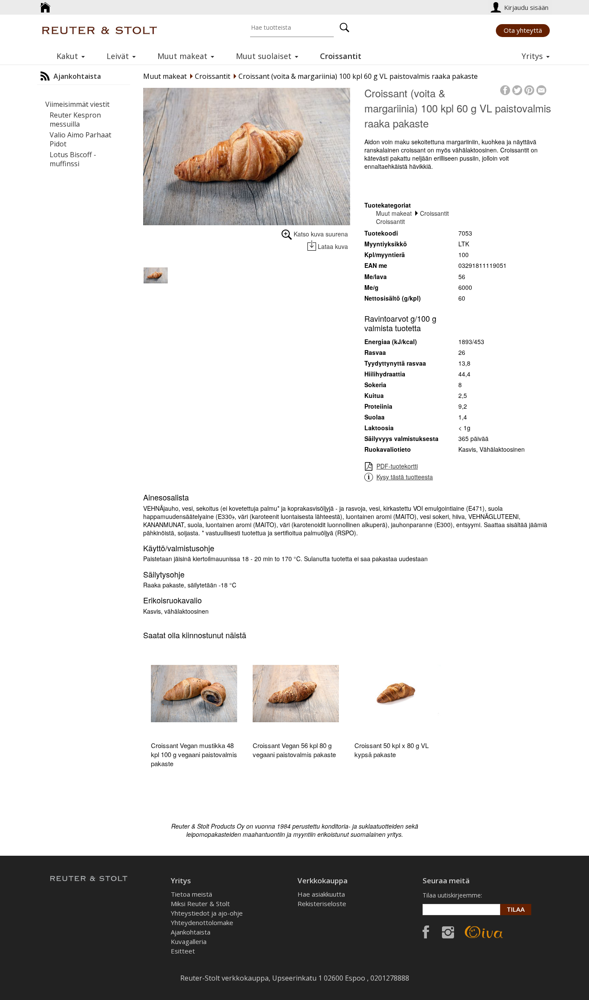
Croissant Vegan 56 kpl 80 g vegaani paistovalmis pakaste (294, 750)
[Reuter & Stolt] (99, 30)
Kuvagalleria (189, 941)
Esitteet (183, 951)
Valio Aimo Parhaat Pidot (80, 139)
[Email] (541, 89)
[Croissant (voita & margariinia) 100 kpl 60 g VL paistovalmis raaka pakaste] (246, 156)
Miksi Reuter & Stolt (200, 903)
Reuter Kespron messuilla (75, 119)
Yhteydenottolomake (202, 922)
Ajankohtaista (190, 932)
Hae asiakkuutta (321, 894)
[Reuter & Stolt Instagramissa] (448, 931)
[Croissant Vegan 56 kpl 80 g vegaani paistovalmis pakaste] (296, 693)
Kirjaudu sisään (527, 7)
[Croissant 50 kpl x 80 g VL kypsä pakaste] (397, 693)
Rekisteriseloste (322, 903)
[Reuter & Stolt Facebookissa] (426, 930)
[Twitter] (517, 89)
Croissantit (212, 76)
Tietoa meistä (191, 894)
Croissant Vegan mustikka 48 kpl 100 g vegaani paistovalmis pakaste (194, 754)
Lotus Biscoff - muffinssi (73, 159)
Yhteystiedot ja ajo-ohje (207, 913)
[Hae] (344, 27)
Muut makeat (165, 76)
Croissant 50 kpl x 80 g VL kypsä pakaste (391, 750)
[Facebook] (505, 89)
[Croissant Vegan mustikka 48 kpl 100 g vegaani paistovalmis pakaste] (194, 693)
